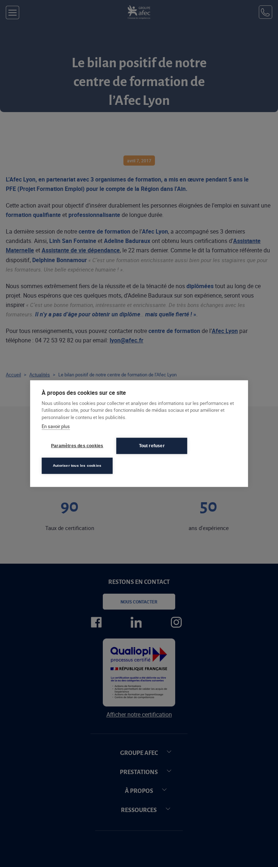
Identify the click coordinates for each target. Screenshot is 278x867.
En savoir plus (56, 426)
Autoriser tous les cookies (77, 465)
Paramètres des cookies (77, 445)
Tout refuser (152, 445)
